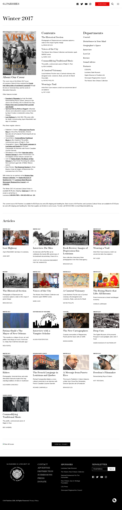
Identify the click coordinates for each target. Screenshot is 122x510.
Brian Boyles (48, 45)
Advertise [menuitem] (44, 468)
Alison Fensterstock (40, 339)
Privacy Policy (34, 500)
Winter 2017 (6, 229)
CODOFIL (6, 184)
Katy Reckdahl (98, 380)
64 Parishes (11, 3)
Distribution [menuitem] (45, 471)
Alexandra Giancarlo (10, 384)
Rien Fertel (7, 345)
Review (86, 58)
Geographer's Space (92, 45)
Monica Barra (68, 341)
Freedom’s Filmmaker (13, 98)
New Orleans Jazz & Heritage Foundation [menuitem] (70, 482)
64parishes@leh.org (86, 206)
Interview (87, 50)
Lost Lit (86, 54)
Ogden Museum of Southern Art (95, 75)
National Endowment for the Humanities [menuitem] (70, 476)
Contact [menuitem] (43, 464)
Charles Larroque (100, 304)
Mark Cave (47, 57)
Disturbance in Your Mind (94, 41)
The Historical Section (22, 167)
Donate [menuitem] (42, 482)
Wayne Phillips (48, 80)
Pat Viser (46, 92)
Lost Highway (10, 117)
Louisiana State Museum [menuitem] (69, 468)
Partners (87, 66)
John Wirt (6, 256)
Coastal (86, 37)
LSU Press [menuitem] (64, 486)
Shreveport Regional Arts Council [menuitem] (71, 490)
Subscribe (102, 4)
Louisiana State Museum (23, 180)
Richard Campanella (40, 387)
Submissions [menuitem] (45, 475)
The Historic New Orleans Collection (96, 80)
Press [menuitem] (41, 478)
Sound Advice (89, 62)
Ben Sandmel (48, 66)
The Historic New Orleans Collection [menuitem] (72, 472)
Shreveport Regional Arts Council (14, 182)
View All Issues (61, 444)
